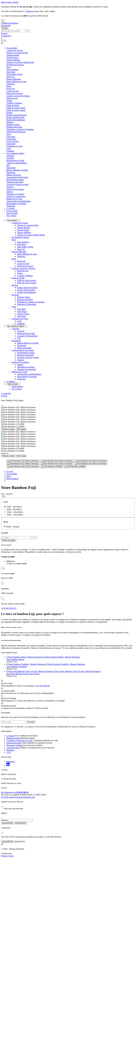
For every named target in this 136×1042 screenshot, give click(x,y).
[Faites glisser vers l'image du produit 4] (23, 463)
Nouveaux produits (14, 745)
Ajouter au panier (8, 540)
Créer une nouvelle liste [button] (12, 808)
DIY (8, 165)
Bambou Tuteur (13, 124)
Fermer (5, 28)
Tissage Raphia (12, 55)
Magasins (10, 750)
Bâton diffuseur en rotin (16, 81)
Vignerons (10, 206)
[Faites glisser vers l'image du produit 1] (23, 460)
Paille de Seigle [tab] (12, 105)
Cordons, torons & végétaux (23, 268)
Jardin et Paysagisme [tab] (15, 189)
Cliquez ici (29, 11)
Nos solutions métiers (15, 153)
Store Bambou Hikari (15, 659)
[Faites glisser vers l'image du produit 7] (23, 466)
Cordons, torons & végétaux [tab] (18, 96)
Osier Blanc (11, 139)
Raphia (15, 285)
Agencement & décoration (23, 350)
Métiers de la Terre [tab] (14, 199)
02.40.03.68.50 (10, 608)
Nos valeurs (11, 215)
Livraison (10, 736)
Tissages (9, 187)
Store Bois (10, 72)
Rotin (14, 259)
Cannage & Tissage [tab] (14, 50)
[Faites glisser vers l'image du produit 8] (51, 466)
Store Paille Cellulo (14, 74)
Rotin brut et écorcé (14, 93)
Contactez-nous (13, 748)
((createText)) (20, 823)
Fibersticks (10, 172)
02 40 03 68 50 (43, 686)
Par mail (18, 797)
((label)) (4, 820)
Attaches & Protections (16, 132)
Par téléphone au (14, 792)
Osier (14, 307)
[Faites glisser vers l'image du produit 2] (57, 460)
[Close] (2, 405)
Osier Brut (10, 136)
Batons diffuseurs (19, 252)
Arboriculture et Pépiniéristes (18, 201)
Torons (9, 101)
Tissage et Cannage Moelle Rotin (20, 62)
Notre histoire (12, 213)
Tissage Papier (12, 57)
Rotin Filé (10, 89)
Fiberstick (10, 84)
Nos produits (11, 48)
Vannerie (10, 158)
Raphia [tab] (9, 112)
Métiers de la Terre (19, 372)
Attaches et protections (15, 196)
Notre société (11, 211)
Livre (8, 148)
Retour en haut (7, 856)
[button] (6, 25)
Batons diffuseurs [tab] (13, 79)
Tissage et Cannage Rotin (17, 53)
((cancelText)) (7, 823)
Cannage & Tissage (20, 223)
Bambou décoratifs (14, 127)
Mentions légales (13, 738)
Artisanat (15, 329)
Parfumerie (16, 341)
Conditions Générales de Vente (19, 740)
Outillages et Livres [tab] (14, 146)
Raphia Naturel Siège (15, 117)
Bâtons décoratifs (13, 175)
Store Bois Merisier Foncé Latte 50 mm (22, 674)
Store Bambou (12, 69)
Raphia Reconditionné (15, 120)
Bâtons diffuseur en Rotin (17, 170)
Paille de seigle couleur (16, 110)
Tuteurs (9, 192)
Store (14, 240)
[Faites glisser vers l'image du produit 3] (90, 460)
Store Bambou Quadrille (16, 666)
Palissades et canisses (15, 194)
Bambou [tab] (10, 122)
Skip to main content (9, 2)
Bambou (15, 295)
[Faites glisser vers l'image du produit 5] (57, 463)
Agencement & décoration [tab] (17, 177)
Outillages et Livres (20, 319)
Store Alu (10, 77)
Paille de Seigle (18, 278)
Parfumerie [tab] (11, 168)
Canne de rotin (12, 91)
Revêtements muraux (15, 65)
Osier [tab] (8, 134)
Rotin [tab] (8, 86)
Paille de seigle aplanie (15, 108)
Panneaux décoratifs (14, 182)
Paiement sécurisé (14, 743)
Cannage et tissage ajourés (17, 184)
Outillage (10, 151)
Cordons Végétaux (14, 103)
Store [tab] (8, 67)
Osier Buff (10, 144)
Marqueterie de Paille (15, 160)
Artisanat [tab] (10, 156)
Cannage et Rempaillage (16, 163)
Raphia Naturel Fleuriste (16, 115)
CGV (8, 752)
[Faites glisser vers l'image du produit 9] (74, 466)
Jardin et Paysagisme (20, 362)
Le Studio (10, 208)
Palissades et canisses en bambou (20, 129)
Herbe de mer (12, 98)
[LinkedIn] (8, 765)
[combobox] (13, 31)
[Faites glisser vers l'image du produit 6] (90, 463)
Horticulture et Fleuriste (16, 203)
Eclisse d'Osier (12, 141)
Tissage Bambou (13, 60)
